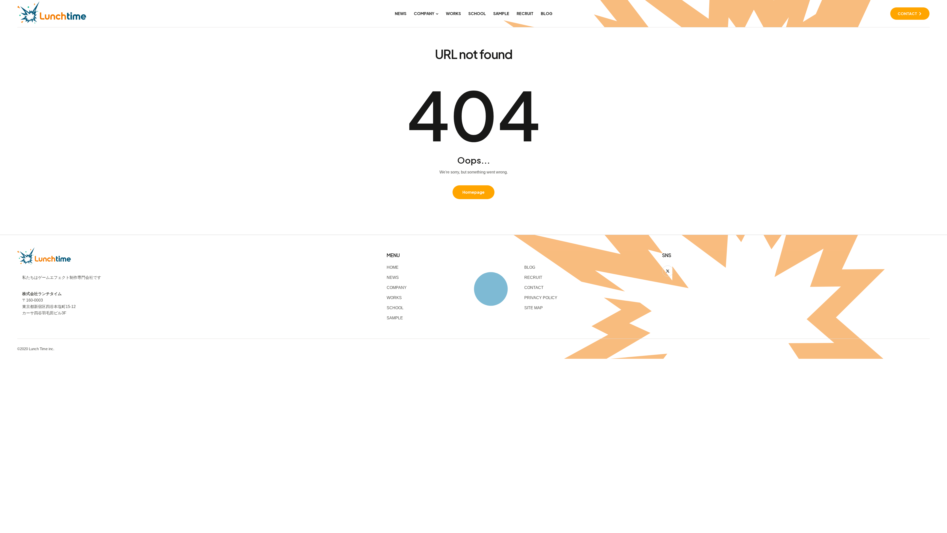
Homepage (473, 192)
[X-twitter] (667, 271)
